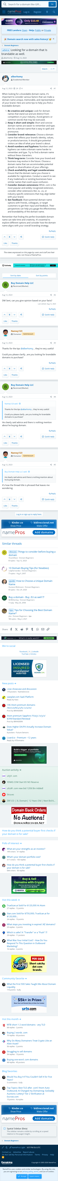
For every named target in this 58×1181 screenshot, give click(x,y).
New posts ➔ (9, 683)
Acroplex (19, 1099)
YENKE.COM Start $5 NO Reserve (23, 782)
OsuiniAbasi (13, 558)
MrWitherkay (14, 600)
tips (30, 616)
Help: (31, 30)
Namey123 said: (11, 403)
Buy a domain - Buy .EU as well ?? (26, 597)
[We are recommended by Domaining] (6, 1164)
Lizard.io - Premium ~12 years (21, 737)
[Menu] (4, 12)
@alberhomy (27, 348)
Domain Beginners (26, 558)
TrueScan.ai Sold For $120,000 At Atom (26, 905)
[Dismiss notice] (53, 39)
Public (38, 30)
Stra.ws (10, 794)
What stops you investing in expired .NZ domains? (31, 924)
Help (52, 1154)
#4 (55, 397)
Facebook (23, 651)
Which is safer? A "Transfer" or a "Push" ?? (27, 932)
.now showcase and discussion (22, 688)
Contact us (6, 1152)
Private (47, 30)
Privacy (45, 1154)
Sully (19, 989)
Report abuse (28, 1152)
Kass (16, 699)
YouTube (25, 654)
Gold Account (28, 334)
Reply (53, 231)
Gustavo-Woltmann (16, 587)
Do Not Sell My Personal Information (17, 1154)
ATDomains (19, 740)
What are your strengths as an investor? (26, 848)
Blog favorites (9, 1071)
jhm (10, 616)
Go (52, 4)
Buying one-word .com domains (22, 1059)
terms (36, 1171)
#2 (55, 295)
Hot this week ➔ (11, 899)
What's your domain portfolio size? (24, 856)
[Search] (54, 12)
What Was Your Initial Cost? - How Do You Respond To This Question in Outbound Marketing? (27, 943)
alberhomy (8, 58)
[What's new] (47, 12)
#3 (55, 343)
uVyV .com (12, 775)
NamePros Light (18, 1147)
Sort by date (15, 275)
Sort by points (42, 275)
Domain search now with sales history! (27, 39)
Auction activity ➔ (11, 769)
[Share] (51, 88)
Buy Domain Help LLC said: (16, 471)
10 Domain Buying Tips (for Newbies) (29, 568)
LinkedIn (35, 651)
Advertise (17, 1152)
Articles (33, 654)
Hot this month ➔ (11, 1019)
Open (24, 30)
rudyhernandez (15, 570)
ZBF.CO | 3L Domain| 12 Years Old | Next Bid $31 (31, 800)
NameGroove (23, 691)
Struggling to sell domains (19, 1051)
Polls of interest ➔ (12, 843)
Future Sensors (22, 732)
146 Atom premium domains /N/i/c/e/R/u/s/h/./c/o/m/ (21, 706)
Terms (37, 1154)
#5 (55, 464)
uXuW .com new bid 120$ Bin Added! (25, 788)
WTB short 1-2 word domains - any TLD (26, 1024)
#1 (55, 88)
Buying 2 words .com (17, 1032)
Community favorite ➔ (14, 978)
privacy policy (28, 1171)
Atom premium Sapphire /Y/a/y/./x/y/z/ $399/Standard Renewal (26, 717)
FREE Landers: (14, 30)
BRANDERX (18, 710)
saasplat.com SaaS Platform (20, 696)
